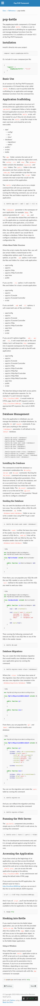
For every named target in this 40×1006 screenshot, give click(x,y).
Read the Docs (8, 1002)
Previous (8, 986)
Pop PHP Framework (21, 3)
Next (33, 986)
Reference (12, 11)
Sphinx (12, 1000)
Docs (4, 11)
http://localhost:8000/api (12, 886)
